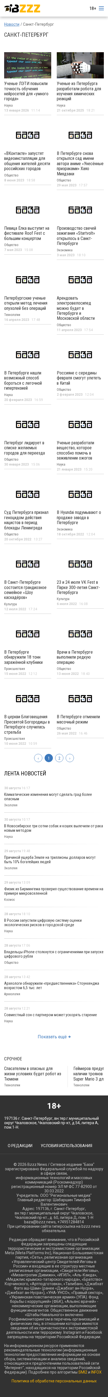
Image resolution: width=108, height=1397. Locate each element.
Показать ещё (52, 1036)
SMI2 (82, 1372)
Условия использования (66, 1146)
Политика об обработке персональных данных (54, 1381)
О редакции (20, 1146)
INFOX (96, 1372)
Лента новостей (25, 773)
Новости (11, 24)
